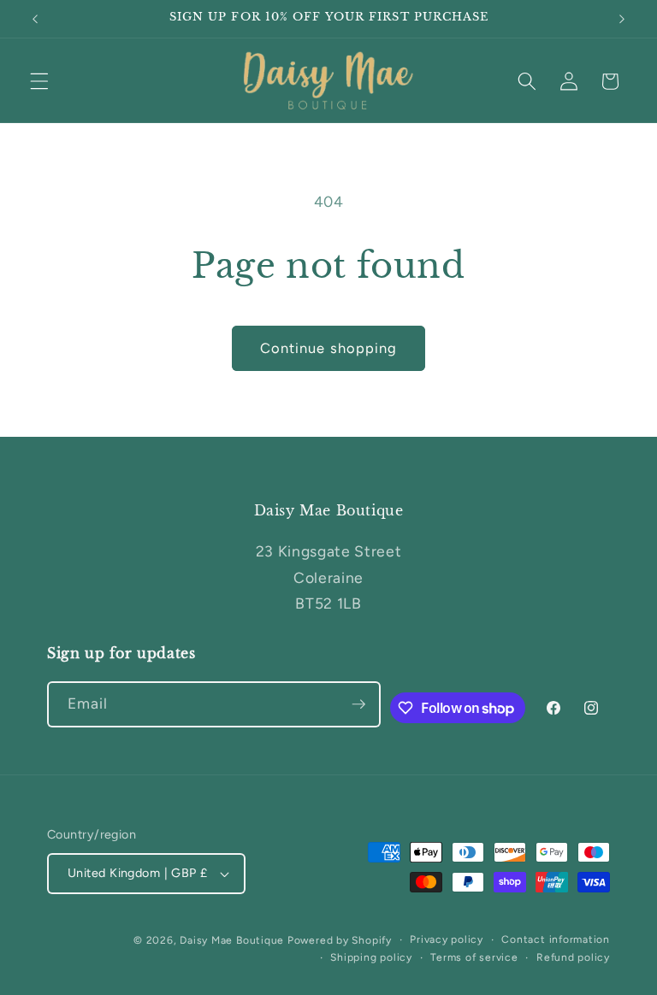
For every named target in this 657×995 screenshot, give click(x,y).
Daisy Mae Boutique (233, 940)
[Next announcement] (622, 19)
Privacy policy (446, 939)
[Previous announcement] (35, 19)
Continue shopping (329, 347)
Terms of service (474, 957)
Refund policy (573, 957)
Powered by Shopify (339, 940)
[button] (39, 81)
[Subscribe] (358, 704)
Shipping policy (371, 957)
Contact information (555, 939)
